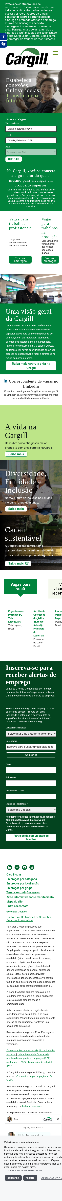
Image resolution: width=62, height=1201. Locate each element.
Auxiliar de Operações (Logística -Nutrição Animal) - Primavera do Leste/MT (39, 623)
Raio (7, 147)
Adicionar (31, 755)
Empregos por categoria (21, 879)
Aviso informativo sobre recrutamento (30, 897)
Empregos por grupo (19, 888)
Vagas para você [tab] (20, 586)
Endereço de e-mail (16, 790)
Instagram (31, 867)
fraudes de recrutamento (39, 39)
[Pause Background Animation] (54, 108)
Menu (55, 53)
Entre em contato (17, 906)
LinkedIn (9, 867)
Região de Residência (17, 804)
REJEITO (30, 1178)
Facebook (17, 867)
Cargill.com (13, 874)
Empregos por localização (22, 883)
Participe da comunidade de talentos (31, 837)
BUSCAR (13, 159)
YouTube (24, 867)
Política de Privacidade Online (24, 1170)
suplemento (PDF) (16, 1062)
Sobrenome (12, 777)
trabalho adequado (32, 1106)
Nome (10, 764)
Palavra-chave (12, 123)
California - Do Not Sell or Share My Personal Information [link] (28, 918)
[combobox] (31, 140)
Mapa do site (14, 901)
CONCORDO (13, 1178)
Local (8, 135)
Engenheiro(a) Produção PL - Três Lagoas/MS (15, 616)
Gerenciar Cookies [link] (16, 911)
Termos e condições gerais (23, 892)
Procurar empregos (20, 259)
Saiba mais (16, 454)
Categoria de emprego (16, 727)
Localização (11, 741)
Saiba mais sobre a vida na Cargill (31, 365)
